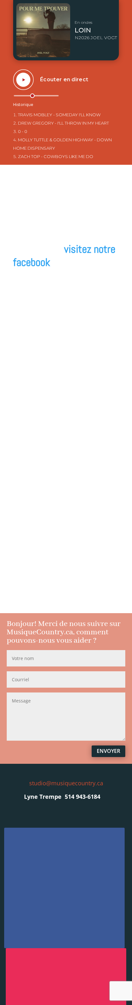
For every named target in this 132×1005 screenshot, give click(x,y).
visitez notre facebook (64, 255)
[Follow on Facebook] (64, 888)
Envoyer (108, 750)
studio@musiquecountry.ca (66, 783)
